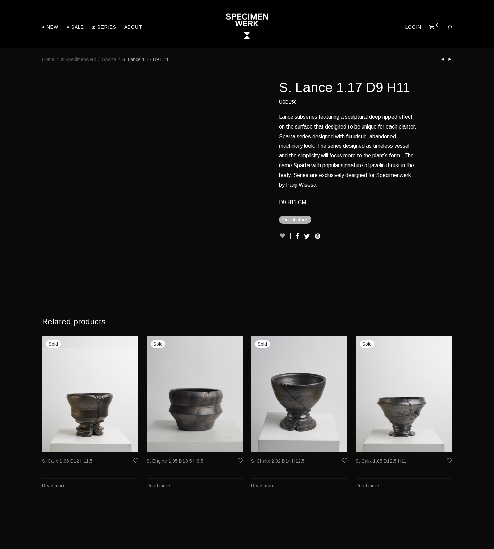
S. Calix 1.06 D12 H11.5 (67, 461)
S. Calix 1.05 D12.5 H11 (381, 461)
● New (50, 27)
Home (48, 59)
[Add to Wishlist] (285, 236)
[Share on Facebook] (297, 236)
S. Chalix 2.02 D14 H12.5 (278, 461)
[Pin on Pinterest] (318, 236)
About (133, 27)
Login (413, 27)
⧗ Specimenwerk (78, 59)
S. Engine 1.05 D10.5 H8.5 (175, 461)
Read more (54, 485)
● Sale (75, 27)
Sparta (109, 59)
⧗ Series (104, 27)
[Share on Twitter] (307, 236)
